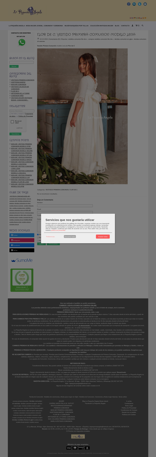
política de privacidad (58, 230)
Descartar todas (70, 236)
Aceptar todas (103, 236)
